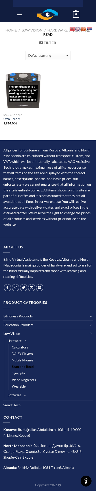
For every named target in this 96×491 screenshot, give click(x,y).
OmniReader (11, 119)
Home (11, 30)
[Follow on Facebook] (7, 287)
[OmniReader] (24, 90)
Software (14, 395)
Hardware (57, 30)
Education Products (18, 325)
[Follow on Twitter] (23, 287)
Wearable (19, 386)
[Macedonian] (84, 28)
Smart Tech (12, 405)
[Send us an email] (31, 287)
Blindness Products (18, 316)
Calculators (20, 347)
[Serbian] (90, 28)
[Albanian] (72, 28)
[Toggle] (91, 316)
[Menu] (19, 14)
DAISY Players (22, 354)
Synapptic (19, 373)
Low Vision (32, 30)
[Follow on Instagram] (15, 287)
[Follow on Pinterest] (39, 287)
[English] (78, 28)
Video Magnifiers (24, 380)
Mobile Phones (22, 360)
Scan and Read (23, 367)
